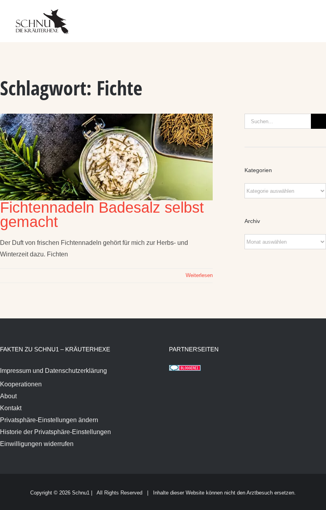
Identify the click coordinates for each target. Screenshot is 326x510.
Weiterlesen (199, 275)
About (8, 396)
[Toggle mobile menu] (311, 16)
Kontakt (10, 408)
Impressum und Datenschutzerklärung (53, 370)
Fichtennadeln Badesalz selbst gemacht (102, 214)
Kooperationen (21, 384)
